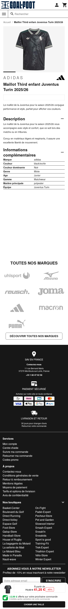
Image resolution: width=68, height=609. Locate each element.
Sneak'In (40, 531)
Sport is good (43, 539)
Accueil (7, 22)
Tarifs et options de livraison (19, 491)
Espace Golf (10, 524)
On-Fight (40, 508)
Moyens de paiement (15, 487)
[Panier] (64, 5)
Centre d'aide (10, 448)
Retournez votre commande (34, 425)
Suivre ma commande (15, 452)
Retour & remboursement (17, 479)
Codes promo (10, 460)
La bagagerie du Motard (17, 543)
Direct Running (11, 516)
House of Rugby (12, 539)
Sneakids (40, 535)
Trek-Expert (42, 547)
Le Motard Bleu (11, 551)
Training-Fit (42, 543)
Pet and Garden (44, 520)
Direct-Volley (10, 520)
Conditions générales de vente (20, 475)
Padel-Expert (43, 512)
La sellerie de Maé (13, 547)
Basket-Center (11, 508)
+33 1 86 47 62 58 (34, 374)
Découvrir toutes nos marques (34, 336)
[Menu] (4, 14)
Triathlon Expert (44, 551)
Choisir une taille (34, 604)
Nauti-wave (9, 559)
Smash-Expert (43, 528)
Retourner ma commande (17, 456)
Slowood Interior (44, 524)
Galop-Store (10, 531)
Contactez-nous (34, 364)
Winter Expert (43, 559)
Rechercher (21, 14)
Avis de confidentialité (15, 495)
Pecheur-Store (43, 516)
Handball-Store (11, 535)
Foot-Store (9, 528)
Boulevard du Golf (13, 512)
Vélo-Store (41, 555)
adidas (13, 77)
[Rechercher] (12, 14)
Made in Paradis (12, 555)
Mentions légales (13, 483)
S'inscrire (53, 581)
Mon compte (10, 444)
